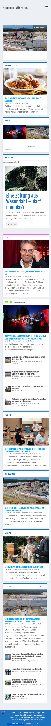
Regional (33, 341)
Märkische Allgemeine (25, 276)
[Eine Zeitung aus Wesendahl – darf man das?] (26, 178)
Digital (15, 569)
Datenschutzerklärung (34, 723)
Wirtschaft (15, 363)
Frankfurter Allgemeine (28, 361)
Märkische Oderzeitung (28, 391)
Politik (31, 454)
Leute (15, 276)
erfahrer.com (25, 376)
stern (23, 103)
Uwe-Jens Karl (14, 212)
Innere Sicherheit (26, 403)
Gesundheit (17, 103)
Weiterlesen (12, 224)
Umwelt (38, 376)
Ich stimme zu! (15, 723)
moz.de (27, 341)
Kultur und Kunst (18, 341)
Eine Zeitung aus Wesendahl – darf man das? (23, 201)
